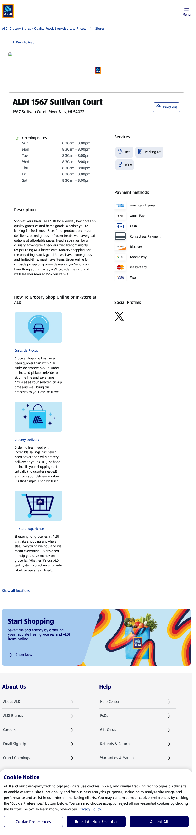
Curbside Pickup (26, 350)
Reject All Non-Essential (96, 822)
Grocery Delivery (27, 439)
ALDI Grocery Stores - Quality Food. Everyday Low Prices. (44, 28)
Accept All (159, 822)
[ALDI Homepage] (8, 11)
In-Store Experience (29, 528)
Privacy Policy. (90, 809)
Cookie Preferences (33, 822)
